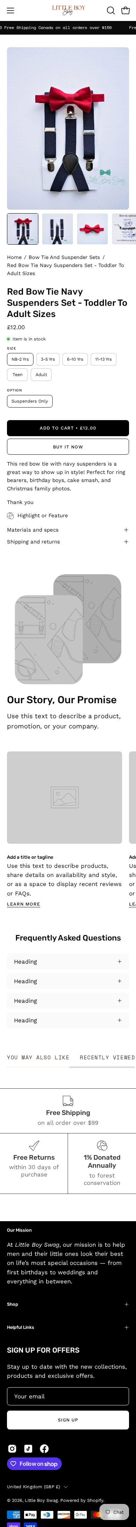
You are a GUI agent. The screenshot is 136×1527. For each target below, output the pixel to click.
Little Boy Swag (41, 1500)
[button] (110, 10)
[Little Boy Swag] (68, 10)
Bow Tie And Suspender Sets (64, 257)
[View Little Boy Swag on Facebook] (44, 1448)
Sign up (68, 1419)
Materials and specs (33, 530)
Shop (12, 1304)
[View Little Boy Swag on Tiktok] (28, 1448)
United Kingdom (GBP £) (33, 1486)
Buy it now (68, 446)
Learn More (23, 904)
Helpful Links (20, 1327)
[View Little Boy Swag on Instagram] (12, 1448)
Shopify (95, 1500)
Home (14, 257)
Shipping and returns (33, 542)
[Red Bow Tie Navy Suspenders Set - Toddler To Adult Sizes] (22, 229)
